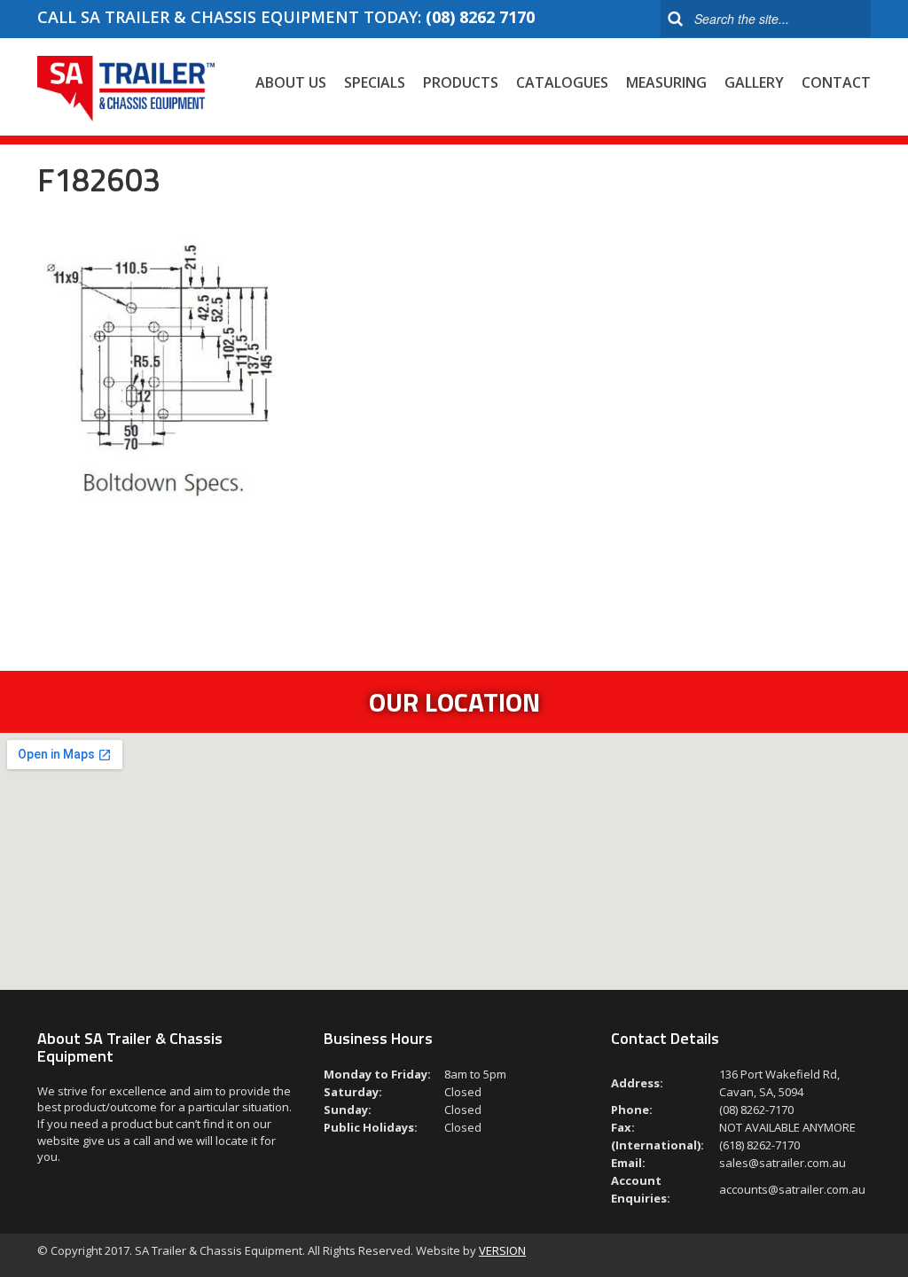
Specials (374, 82)
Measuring (666, 82)
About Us (290, 82)
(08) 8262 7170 (480, 16)
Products (460, 82)
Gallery (754, 82)
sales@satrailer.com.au (782, 1163)
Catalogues (562, 82)
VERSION (502, 1250)
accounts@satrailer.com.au (792, 1189)
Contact (836, 82)
